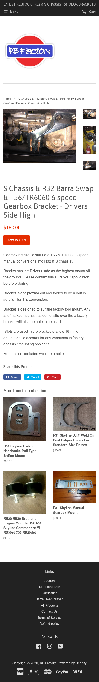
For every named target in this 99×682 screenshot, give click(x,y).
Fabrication (49, 593)
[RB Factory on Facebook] (38, 647)
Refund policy (49, 623)
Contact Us (49, 611)
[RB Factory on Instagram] (49, 647)
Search (49, 580)
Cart (92, 11)
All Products (49, 605)
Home (7, 98)
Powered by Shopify (72, 663)
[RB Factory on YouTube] (60, 647)
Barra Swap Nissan (50, 599)
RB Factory (48, 663)
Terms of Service (50, 617)
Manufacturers (49, 586)
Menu (14, 11)
